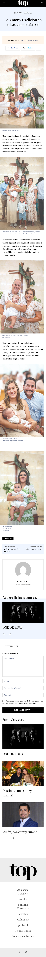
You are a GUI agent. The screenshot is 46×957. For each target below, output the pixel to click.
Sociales (27, 12)
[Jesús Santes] (23, 570)
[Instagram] (26, 952)
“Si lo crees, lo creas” (34, 549)
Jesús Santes (15, 40)
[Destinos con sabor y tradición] (23, 773)
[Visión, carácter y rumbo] (23, 814)
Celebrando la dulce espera (12, 550)
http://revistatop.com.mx (23, 585)
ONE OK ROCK (12, 627)
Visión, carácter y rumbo (19, 832)
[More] (38, 48)
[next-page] (11, 634)
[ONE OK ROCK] (23, 612)
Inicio (17, 12)
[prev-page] (5, 634)
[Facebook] (19, 952)
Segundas (8, 538)
